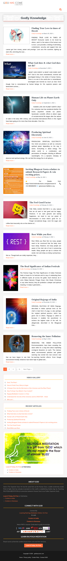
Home (21, 557)
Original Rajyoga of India (44, 299)
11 (20, 369)
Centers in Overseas (15, 472)
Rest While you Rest (41, 234)
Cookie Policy (35, 557)
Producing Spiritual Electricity (16, 419)
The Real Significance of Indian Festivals (40, 266)
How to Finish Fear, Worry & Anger (17, 385)
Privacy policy (27, 557)
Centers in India (13, 470)
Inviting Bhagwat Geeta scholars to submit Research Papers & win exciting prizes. (43, 172)
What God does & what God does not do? (20, 414)
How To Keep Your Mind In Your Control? (19, 391)
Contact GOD (44, 557)
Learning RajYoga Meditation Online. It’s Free (33, 513)
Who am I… (10, 399)
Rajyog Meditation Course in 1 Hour (18, 394)
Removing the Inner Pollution (46, 336)
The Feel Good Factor (40, 202)
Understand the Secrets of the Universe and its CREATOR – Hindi (27, 396)
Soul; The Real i (12, 382)
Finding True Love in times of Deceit (18, 411)
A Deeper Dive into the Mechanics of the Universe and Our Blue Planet (29, 388)
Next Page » (27, 369)
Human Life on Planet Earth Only (17, 416)
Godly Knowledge (37, 33)
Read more (10, 54)
